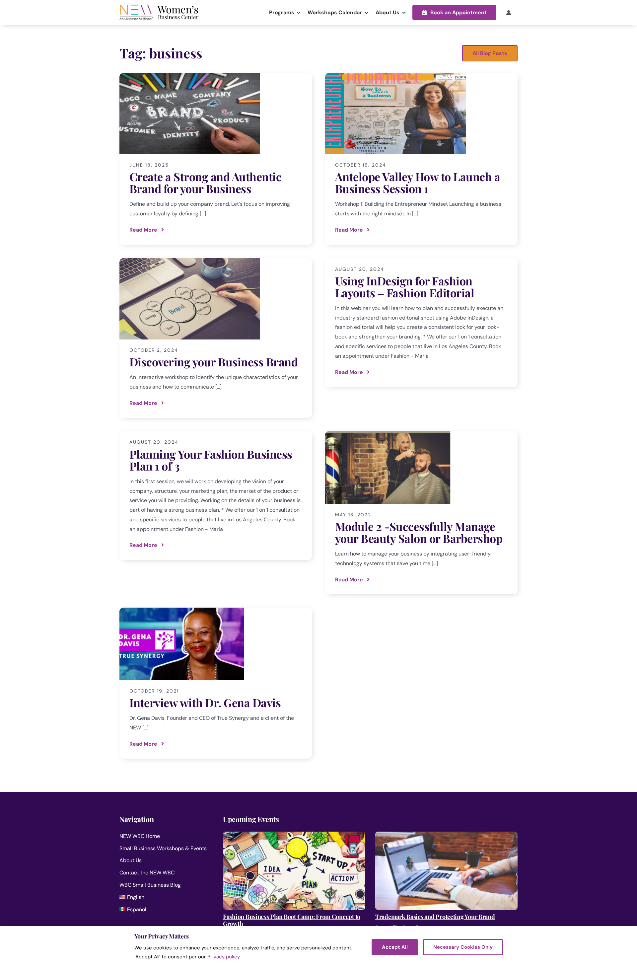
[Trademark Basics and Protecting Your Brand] (446, 836)
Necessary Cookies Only (463, 947)
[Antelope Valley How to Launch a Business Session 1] (421, 159)
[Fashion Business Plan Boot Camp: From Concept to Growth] (294, 836)
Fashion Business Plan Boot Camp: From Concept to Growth (291, 920)
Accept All (395, 947)
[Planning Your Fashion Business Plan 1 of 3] (215, 495)
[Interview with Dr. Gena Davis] (215, 683)
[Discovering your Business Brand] (215, 338)
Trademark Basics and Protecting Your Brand (435, 917)
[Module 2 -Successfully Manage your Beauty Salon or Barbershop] (421, 512)
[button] (454, 12)
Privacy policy (223, 956)
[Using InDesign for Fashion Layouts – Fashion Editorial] (421, 322)
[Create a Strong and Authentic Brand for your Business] (215, 159)
